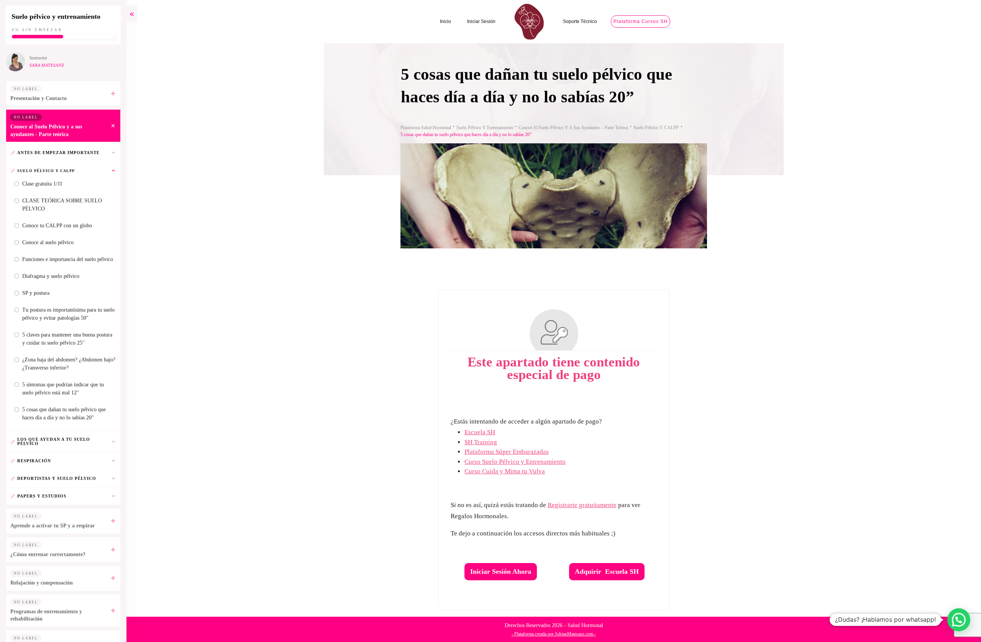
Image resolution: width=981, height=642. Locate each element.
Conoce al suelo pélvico (48, 242)
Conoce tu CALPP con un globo (57, 225)
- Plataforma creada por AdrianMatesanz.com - (554, 634)
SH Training (480, 442)
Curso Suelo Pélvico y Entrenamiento (515, 461)
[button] (958, 619)
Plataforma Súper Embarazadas (506, 451)
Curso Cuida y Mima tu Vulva (504, 471)
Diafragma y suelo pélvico (50, 276)
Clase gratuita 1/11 (42, 184)
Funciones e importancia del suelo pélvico (67, 259)
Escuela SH (479, 432)
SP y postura (35, 293)
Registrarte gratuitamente (582, 505)
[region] (99, 576)
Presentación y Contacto (38, 98)
